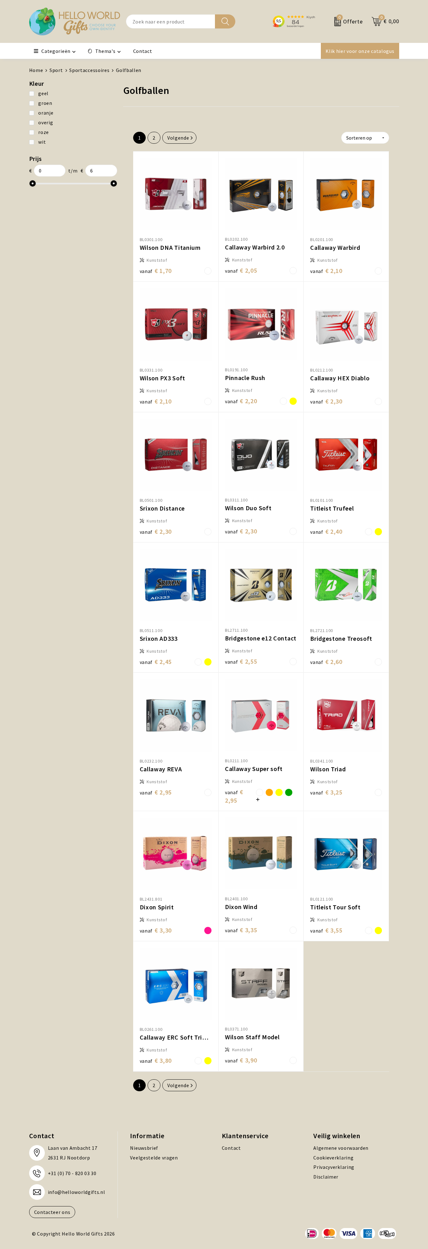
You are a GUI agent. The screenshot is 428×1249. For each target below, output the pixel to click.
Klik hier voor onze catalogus (360, 51)
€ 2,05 (241, 270)
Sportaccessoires (89, 70)
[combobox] (171, 21)
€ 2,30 (326, 401)
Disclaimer (325, 1177)
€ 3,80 (156, 1060)
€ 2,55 (241, 661)
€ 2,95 (156, 792)
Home (36, 70)
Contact (142, 51)
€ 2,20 (241, 401)
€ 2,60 (326, 662)
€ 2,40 (326, 531)
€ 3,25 (326, 792)
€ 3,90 (241, 1060)
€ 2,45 (156, 662)
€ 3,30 (156, 930)
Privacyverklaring (333, 1167)
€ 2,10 (326, 271)
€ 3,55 (326, 930)
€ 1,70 (156, 271)
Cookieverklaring (333, 1157)
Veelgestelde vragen (154, 1157)
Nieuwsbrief (144, 1148)
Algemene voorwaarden (340, 1148)
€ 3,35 (241, 930)
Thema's (105, 51)
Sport (56, 70)
